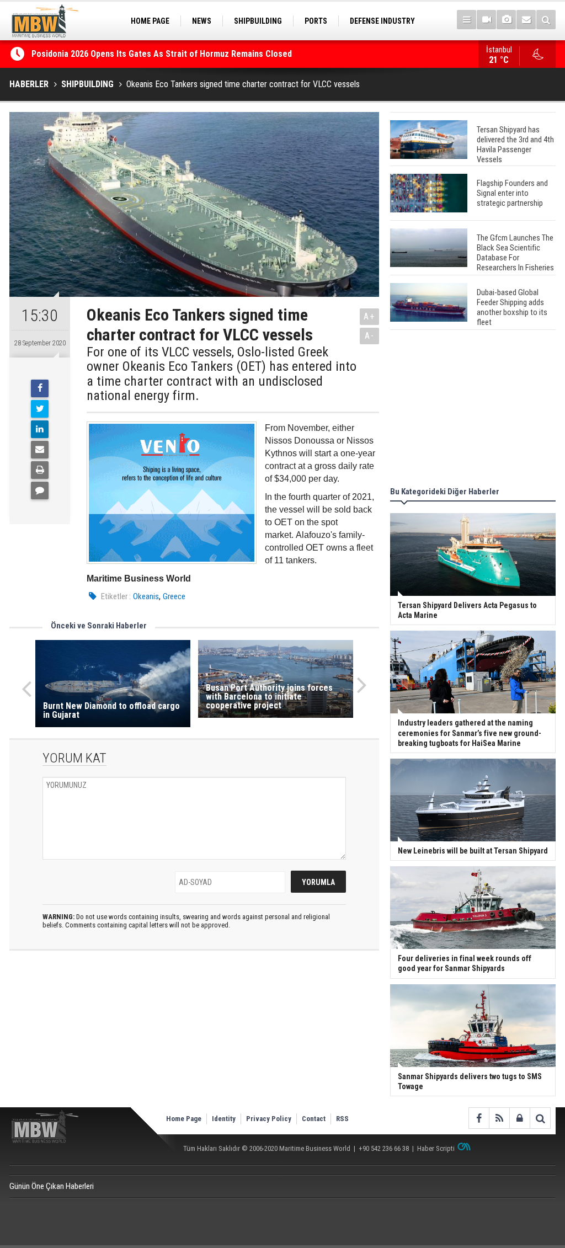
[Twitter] (40, 409)
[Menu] (466, 19)
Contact (314, 1118)
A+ (369, 316)
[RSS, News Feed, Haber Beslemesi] (499, 1118)
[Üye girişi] (519, 1118)
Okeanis (146, 596)
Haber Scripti (436, 1148)
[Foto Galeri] (506, 19)
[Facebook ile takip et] (478, 1118)
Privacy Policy (268, 1118)
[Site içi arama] (546, 19)
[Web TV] (486, 19)
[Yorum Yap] (40, 490)
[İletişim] (526, 19)
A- (370, 335)
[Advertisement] (473, 410)
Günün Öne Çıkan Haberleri (51, 1186)
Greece (174, 596)
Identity (224, 1118)
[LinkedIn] (40, 429)
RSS (342, 1118)
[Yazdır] (40, 470)
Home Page (183, 1118)
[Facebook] (40, 388)
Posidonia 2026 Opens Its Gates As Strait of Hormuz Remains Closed (162, 54)
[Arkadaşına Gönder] (40, 449)
